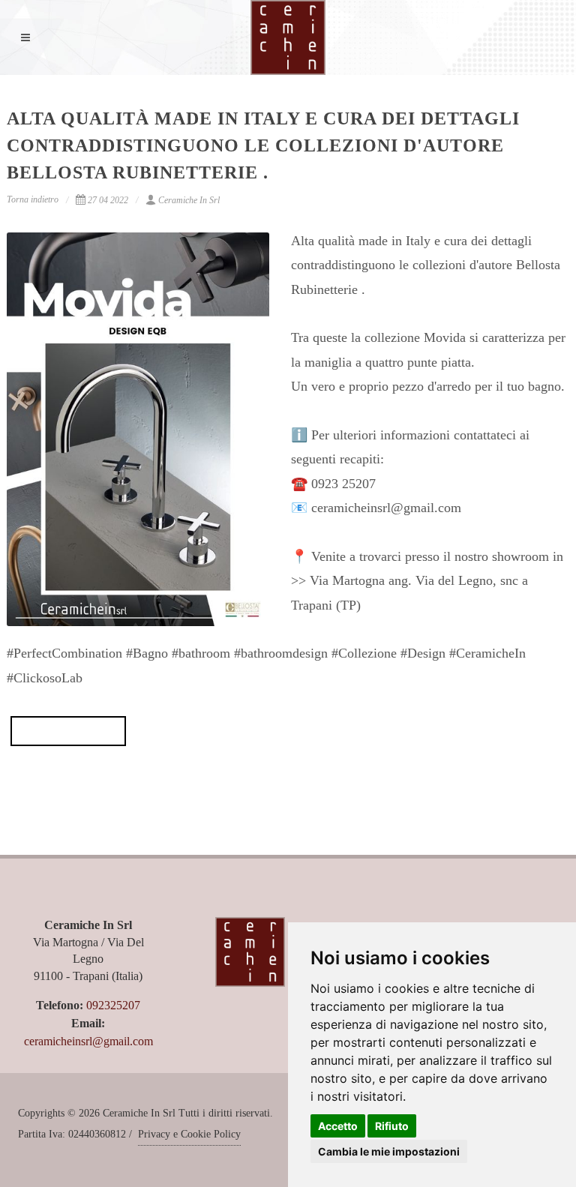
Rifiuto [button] (392, 1126)
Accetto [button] (338, 1126)
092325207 (113, 1005)
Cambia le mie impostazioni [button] (389, 1151)
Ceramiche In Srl (189, 200)
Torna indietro (32, 199)
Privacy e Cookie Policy (189, 1134)
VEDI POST (68, 731)
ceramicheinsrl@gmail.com (88, 1041)
